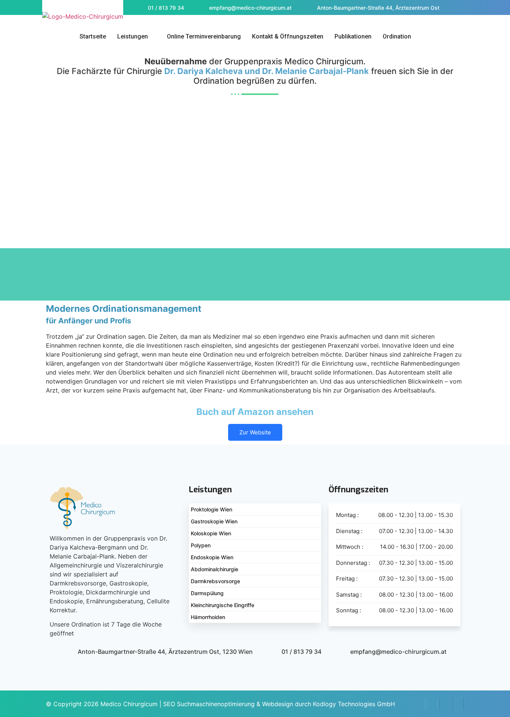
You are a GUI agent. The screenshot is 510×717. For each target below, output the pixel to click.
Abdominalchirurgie (214, 569)
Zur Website (255, 432)
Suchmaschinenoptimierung (216, 704)
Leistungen (132, 36)
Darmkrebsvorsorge (215, 581)
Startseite (93, 36)
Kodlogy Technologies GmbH (354, 704)
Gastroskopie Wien (214, 521)
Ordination (397, 36)
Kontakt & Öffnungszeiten (287, 36)
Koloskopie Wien (211, 533)
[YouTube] (445, 704)
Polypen (201, 545)
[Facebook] (419, 704)
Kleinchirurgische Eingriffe (222, 605)
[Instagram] (458, 704)
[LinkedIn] (432, 704)
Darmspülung (207, 593)
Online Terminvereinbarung (204, 36)
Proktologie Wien (211, 509)
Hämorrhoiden (208, 617)
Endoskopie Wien (212, 557)
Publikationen (353, 36)
